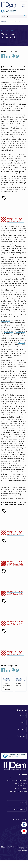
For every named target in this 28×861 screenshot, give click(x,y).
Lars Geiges (15, 489)
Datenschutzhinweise (20, 809)
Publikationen (21, 729)
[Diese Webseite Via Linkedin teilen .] (8, 56)
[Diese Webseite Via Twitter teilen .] (18, 56)
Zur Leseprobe (20, 498)
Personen (23, 715)
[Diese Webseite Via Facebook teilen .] (3, 56)
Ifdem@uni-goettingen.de (20, 791)
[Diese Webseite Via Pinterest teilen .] (13, 56)
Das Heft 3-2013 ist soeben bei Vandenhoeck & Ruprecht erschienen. (13, 496)
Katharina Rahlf (6, 487)
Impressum (23, 803)
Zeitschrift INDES (6, 489)
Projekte (23, 722)
